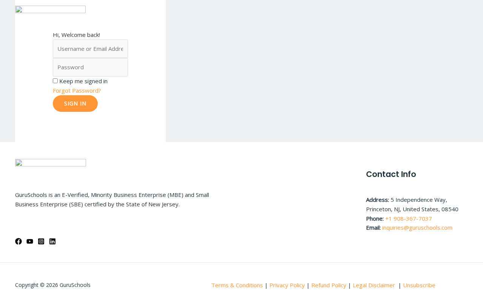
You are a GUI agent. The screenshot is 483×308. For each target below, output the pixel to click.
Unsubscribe (419, 285)
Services (352, 13)
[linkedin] (52, 241)
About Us (240, 13)
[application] (366, 13)
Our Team (316, 13)
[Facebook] (18, 241)
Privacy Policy (287, 285)
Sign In (75, 103)
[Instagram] (41, 241)
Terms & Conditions (237, 285)
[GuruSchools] (50, 12)
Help (387, 13)
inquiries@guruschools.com (417, 227)
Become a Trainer (435, 13)
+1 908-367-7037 (408, 218)
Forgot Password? (77, 90)
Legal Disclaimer (375, 285)
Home (208, 13)
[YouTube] (29, 241)
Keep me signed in (83, 81)
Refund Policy (329, 285)
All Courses (277, 13)
